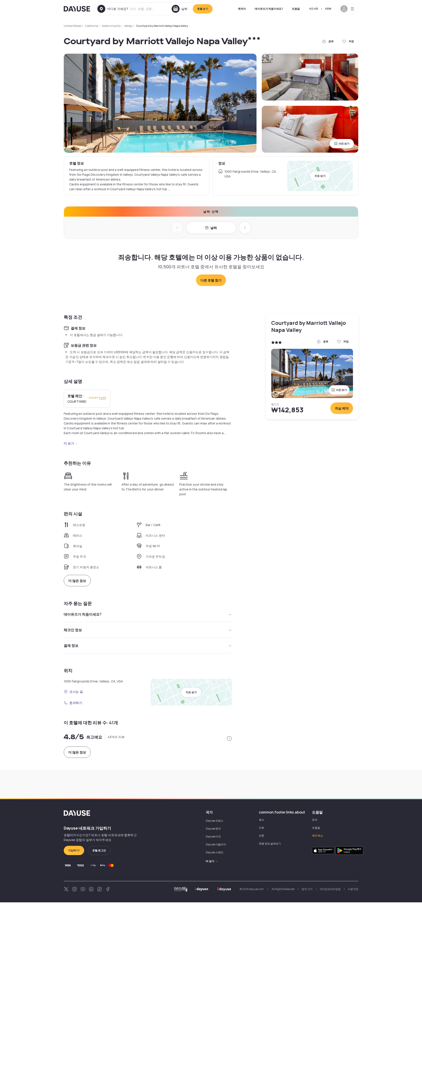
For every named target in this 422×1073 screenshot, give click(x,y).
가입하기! (74, 850)
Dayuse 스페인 (214, 852)
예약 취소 (317, 835)
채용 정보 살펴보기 (270, 843)
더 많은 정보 (77, 580)
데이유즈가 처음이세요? (269, 9)
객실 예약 (342, 408)
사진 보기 (343, 143)
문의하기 (75, 703)
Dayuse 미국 (213, 836)
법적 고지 (307, 889)
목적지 (242, 9)
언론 (261, 835)
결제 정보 (71, 645)
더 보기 (69, 443)
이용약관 (353, 889)
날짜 (213, 227)
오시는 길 (76, 691)
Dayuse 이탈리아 (216, 844)
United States (72, 26)
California (91, 26)
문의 (314, 820)
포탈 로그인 (99, 850)
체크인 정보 (73, 629)
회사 (261, 820)
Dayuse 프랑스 (214, 821)
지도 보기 (320, 176)
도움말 (296, 9)
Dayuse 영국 (213, 828)
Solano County (111, 26)
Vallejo (128, 26)
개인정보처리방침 (330, 889)
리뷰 (261, 828)
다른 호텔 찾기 (211, 280)
